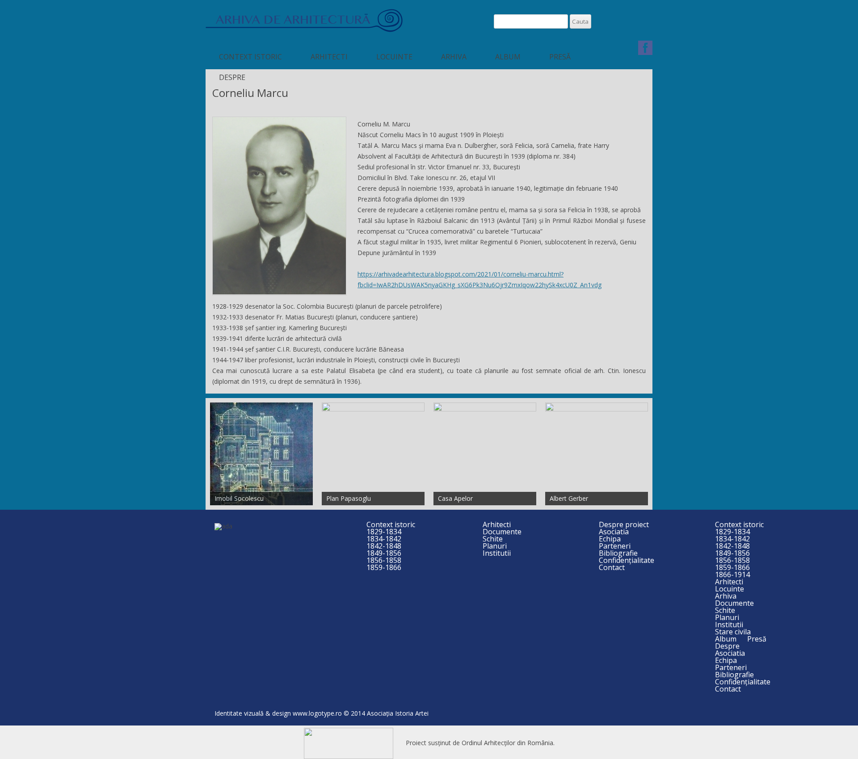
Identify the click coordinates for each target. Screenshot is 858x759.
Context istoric (250, 57)
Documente (502, 532)
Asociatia (614, 532)
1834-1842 (383, 539)
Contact (612, 567)
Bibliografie (618, 553)
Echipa (610, 539)
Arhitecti (329, 57)
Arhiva (454, 57)
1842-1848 (383, 546)
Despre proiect (624, 524)
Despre (232, 77)
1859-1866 (383, 567)
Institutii (497, 553)
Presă (560, 57)
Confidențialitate (626, 560)
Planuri (495, 546)
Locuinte (394, 57)
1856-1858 (383, 560)
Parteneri (615, 546)
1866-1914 (732, 574)
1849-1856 (383, 553)
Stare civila (733, 632)
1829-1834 (383, 532)
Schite (493, 539)
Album (508, 57)
